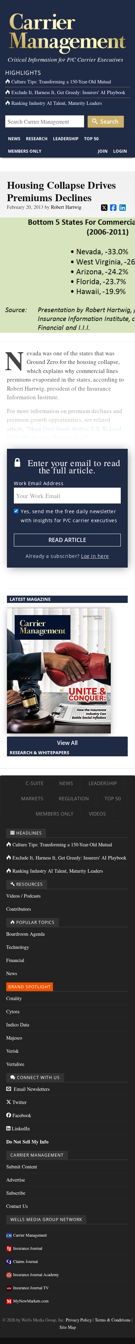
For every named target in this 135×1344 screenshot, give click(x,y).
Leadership (66, 139)
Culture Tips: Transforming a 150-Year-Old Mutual (61, 81)
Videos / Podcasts (23, 895)
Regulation (74, 798)
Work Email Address (38, 483)
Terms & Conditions (112, 1320)
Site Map (68, 1327)
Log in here (95, 556)
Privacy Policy (79, 1320)
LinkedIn (20, 1128)
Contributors (18, 909)
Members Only (24, 151)
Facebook (21, 1115)
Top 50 (91, 139)
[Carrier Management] (67, 33)
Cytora (12, 1011)
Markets (32, 798)
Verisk (12, 1051)
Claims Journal (25, 1261)
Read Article (67, 540)
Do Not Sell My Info (27, 1141)
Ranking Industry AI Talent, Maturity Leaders (56, 103)
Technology (17, 947)
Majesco (14, 1037)
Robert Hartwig (66, 207)
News (14, 139)
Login (120, 151)
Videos (97, 813)
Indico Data (17, 1024)
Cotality (14, 998)
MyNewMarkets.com (30, 1300)
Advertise (15, 1179)
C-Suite (35, 783)
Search (108, 121)
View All (67, 743)
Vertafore (15, 1064)
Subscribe (15, 1193)
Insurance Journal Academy (36, 1274)
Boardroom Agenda (25, 934)
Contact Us (17, 1206)
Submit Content (21, 1166)
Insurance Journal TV (31, 1287)
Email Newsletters (31, 1089)
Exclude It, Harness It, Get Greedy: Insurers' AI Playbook (68, 92)
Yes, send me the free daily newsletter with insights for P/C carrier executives (69, 516)
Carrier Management (30, 1235)
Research (36, 139)
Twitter (19, 1102)
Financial (15, 960)
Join (103, 151)
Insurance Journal (27, 1248)
